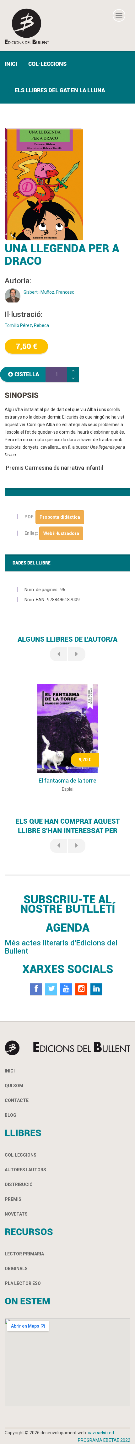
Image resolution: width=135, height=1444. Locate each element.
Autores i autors (25, 1169)
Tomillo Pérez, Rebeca (27, 325)
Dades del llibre (32, 562)
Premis (13, 1199)
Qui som (14, 1085)
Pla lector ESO (23, 1283)
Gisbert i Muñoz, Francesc (49, 292)
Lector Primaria (24, 1253)
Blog (10, 1115)
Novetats (16, 1214)
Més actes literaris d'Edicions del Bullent (61, 947)
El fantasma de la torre (67, 780)
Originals (16, 1268)
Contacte (17, 1100)
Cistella (26, 374)
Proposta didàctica (60, 517)
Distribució (19, 1184)
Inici (11, 64)
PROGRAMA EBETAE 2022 (104, 1440)
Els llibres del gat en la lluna (60, 90)
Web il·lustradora (61, 533)
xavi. (101, 1432)
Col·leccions (47, 64)
